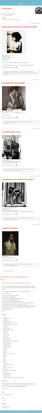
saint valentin (16, 265)
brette (4, 400)
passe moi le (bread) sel (7, 338)
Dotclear (23, 411)
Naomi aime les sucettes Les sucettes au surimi (19, 27)
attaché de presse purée (6, 295)
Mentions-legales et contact (7, 394)
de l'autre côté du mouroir (7, 373)
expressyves (5, 352)
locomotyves (5, 350)
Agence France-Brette (5, 297)
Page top (40, 408)
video (3, 309)
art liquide (4, 349)
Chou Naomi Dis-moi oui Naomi (13, 83)
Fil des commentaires (6, 407)
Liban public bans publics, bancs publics (9, 370)
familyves (4, 362)
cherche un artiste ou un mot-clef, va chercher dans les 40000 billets (14, 277)
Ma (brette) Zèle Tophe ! (22, 169)
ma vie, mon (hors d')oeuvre (7, 343)
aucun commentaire (30, 71)
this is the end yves (6, 342)
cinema (25, 383)
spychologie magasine (5, 298)
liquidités (4, 366)
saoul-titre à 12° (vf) (6, 335)
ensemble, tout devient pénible (8, 329)
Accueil (3, 15)
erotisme (14, 219)
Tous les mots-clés (5, 388)
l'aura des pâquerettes (6, 374)
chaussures (8, 219)
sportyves (4, 332)
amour (5, 265)
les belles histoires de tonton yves (8, 322)
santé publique (7, 386)
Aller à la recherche (21, 4)
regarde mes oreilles (9, 228)
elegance (11, 219)
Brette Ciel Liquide (23, 71)
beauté (5, 170)
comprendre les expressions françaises (12, 170)
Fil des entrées (5, 406)
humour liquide (5, 331)
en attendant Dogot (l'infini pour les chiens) (9, 302)
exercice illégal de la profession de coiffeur (9, 304)
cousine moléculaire (6, 376)
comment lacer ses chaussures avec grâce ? (18, 179)
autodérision (21, 383)
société (12, 386)
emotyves (4, 360)
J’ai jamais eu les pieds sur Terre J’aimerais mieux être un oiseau (13, 377)
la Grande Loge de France (11, 132)
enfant (28, 383)
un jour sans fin (5, 363)
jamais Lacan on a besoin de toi (7, 301)
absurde (3, 383)
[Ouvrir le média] (14, 53)
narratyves (5, 356)
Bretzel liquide (7, 8)
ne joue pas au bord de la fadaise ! (8, 353)
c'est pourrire (5, 369)
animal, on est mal (6, 325)
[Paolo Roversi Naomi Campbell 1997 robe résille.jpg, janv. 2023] (10, 255)
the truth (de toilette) (6, 328)
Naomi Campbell (11, 112)
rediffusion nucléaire (6, 345)
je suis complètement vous (7, 346)
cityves (4, 359)
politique (3, 386)
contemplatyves (5, 336)
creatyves (4, 355)
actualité (7, 383)
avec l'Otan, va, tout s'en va (7, 367)
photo (19, 170)
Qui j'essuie (5, 317)
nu (16, 219)
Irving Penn (23, 112)
